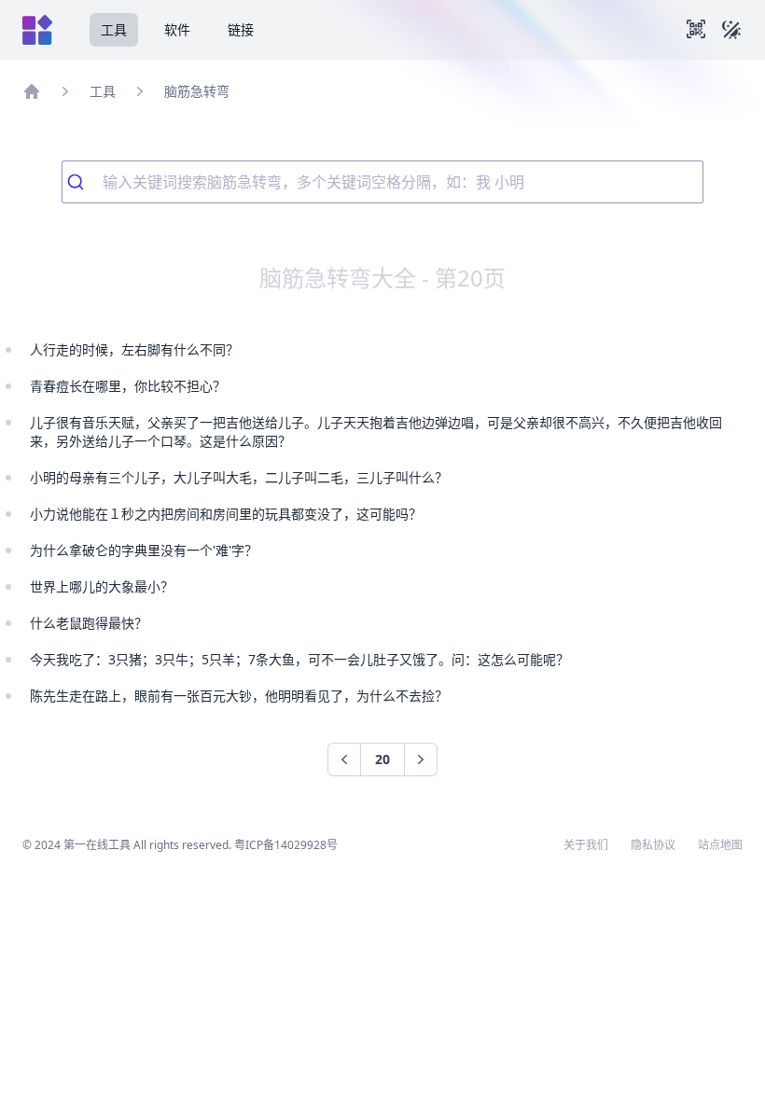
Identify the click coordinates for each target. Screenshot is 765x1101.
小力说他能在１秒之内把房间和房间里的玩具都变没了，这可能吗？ (226, 514)
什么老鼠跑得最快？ (88, 623)
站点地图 (720, 845)
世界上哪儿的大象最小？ (102, 586)
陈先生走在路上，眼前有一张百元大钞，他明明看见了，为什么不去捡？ (239, 695)
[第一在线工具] (37, 30)
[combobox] (382, 181)
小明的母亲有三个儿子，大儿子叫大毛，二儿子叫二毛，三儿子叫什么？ (239, 477)
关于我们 (585, 845)
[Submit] (83, 181)
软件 (177, 29)
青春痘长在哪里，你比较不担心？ (128, 386)
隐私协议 (653, 845)
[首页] (31, 91)
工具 (114, 29)
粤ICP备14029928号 (286, 845)
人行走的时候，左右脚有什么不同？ (134, 349)
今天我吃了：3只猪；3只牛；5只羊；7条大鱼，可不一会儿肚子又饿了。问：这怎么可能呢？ (299, 659)
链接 (241, 29)
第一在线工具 (97, 845)
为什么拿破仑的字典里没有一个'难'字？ (143, 550)
